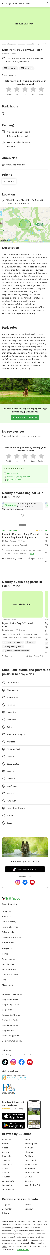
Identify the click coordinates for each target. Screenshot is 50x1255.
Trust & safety (9, 921)
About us (6, 916)
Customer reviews (11, 974)
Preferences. (23, 1249)
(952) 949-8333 (14, 480)
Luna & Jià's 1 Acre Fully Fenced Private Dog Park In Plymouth (20, 536)
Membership (8, 964)
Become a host (9, 969)
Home (5, 954)
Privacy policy (9, 932)
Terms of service (10, 927)
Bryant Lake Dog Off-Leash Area (17, 625)
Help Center (8, 942)
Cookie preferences (11, 937)
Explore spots (9, 959)
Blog (4, 979)
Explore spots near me (25, 417)
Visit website (12, 474)
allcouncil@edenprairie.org (18, 477)
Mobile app (7, 985)
